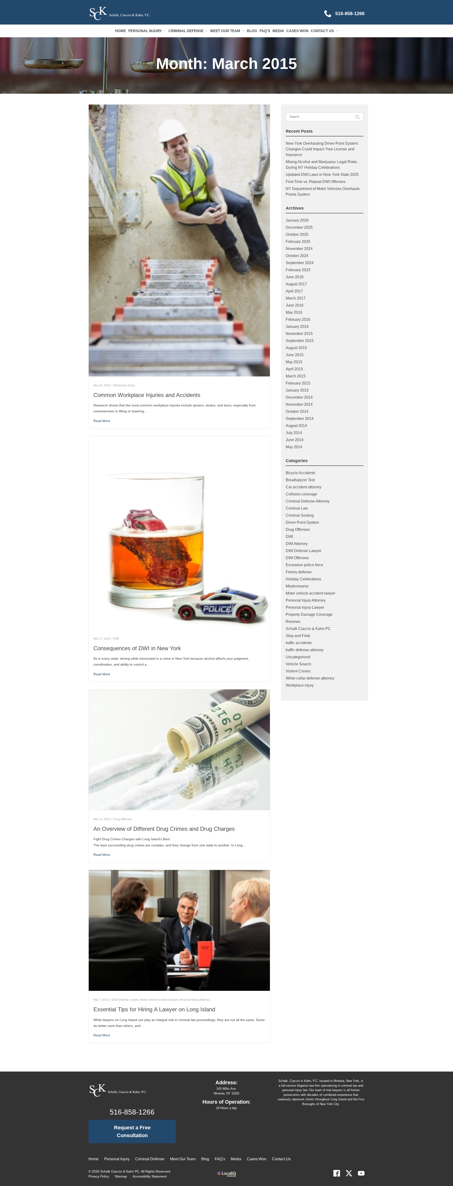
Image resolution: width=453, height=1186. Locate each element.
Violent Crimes (298, 671)
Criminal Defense (186, 31)
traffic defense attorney (304, 650)
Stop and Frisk (298, 636)
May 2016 (294, 312)
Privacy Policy (98, 1176)
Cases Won (297, 31)
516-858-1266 (132, 1112)
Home (120, 31)
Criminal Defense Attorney (308, 501)
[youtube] (361, 1173)
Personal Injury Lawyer (305, 607)
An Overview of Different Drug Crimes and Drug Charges (164, 829)
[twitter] (349, 1173)
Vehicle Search (298, 664)
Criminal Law (297, 508)
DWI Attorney (297, 544)
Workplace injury (124, 385)
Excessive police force (304, 565)
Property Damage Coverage (309, 614)
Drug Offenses (122, 819)
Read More (101, 421)
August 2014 (296, 426)
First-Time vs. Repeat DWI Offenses (315, 182)
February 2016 (298, 319)
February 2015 (298, 383)
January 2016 (297, 327)
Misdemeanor (297, 586)
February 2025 (298, 242)
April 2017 (294, 291)
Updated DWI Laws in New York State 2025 (322, 175)
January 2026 (297, 220)
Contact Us (322, 31)
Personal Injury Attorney (194, 999)
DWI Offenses (297, 558)
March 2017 (296, 298)
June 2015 (294, 355)
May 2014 (294, 447)
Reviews (293, 622)
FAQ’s (265, 31)
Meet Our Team (225, 31)
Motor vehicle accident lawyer (159, 999)
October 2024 (297, 256)
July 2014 (294, 433)
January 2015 (297, 390)
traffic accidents (299, 643)
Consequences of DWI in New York (137, 648)
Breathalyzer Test (300, 480)
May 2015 (294, 362)
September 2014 (300, 419)
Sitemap (121, 1176)
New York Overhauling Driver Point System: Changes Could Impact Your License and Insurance (322, 149)
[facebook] (336, 1173)
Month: (226, 63)
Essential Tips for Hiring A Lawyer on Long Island (154, 1009)
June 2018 (294, 277)
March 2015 (296, 376)
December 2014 (299, 397)
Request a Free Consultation (132, 1131)
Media (278, 31)
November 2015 (299, 334)
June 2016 (294, 305)
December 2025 (299, 227)
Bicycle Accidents (300, 473)
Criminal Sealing (300, 515)
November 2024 (299, 249)
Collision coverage (301, 494)
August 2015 (296, 348)
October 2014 (297, 411)
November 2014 (299, 404)
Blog (252, 31)
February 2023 (298, 270)
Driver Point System (302, 522)
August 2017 (296, 284)
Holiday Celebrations (303, 579)
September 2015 (300, 341)
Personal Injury (145, 31)
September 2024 (300, 263)
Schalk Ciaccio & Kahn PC (308, 629)
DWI (116, 638)
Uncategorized (298, 657)
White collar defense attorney (310, 678)
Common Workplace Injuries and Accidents (146, 395)
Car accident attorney (303, 487)
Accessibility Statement (150, 1176)
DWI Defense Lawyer (125, 999)
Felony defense (299, 572)
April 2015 (294, 369)
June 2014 (294, 440)
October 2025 (297, 234)
